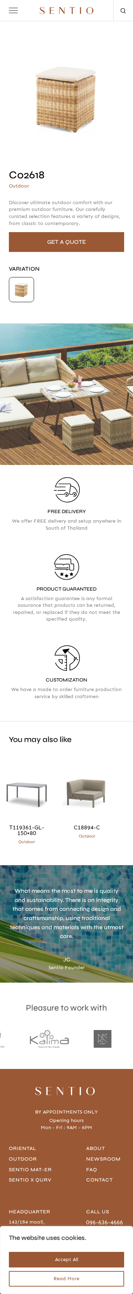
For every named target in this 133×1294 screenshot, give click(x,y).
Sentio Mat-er (30, 1170)
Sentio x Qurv (30, 1180)
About (95, 1148)
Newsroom (103, 1159)
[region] (66, 1260)
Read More (66, 1279)
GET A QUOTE (66, 241)
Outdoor (23, 1159)
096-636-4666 (104, 1222)
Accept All (66, 1259)
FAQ (91, 1170)
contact (99, 1180)
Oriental (22, 1148)
